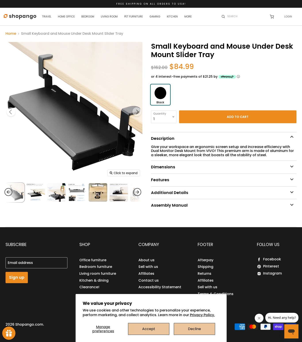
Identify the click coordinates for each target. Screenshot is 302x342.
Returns (204, 273)
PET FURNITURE (133, 16)
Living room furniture (97, 273)
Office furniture (92, 260)
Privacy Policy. (202, 314)
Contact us (148, 280)
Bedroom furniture (95, 266)
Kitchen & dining (94, 280)
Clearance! (89, 287)
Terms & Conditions (215, 293)
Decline (194, 328)
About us (146, 260)
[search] (245, 16)
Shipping (205, 266)
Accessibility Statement (159, 287)
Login (288, 16)
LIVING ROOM (109, 16)
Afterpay (205, 260)
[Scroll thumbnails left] (16, 192)
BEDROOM (87, 16)
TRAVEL (46, 16)
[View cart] (272, 16)
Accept (148, 328)
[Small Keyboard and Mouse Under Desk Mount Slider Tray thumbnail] (35, 192)
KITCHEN (172, 16)
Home (11, 34)
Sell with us (148, 266)
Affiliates (146, 273)
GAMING (154, 16)
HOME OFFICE (66, 16)
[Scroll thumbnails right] (129, 192)
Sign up (16, 277)
